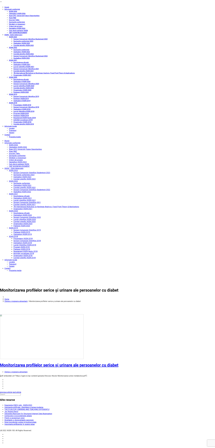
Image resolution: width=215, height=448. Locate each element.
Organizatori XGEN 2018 (22, 122)
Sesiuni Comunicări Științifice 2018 (26, 107)
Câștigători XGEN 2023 (21, 43)
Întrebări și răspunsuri (17, 24)
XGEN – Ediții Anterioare (13, 35)
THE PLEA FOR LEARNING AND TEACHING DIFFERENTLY (26, 409)
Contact (7, 135)
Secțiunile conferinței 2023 (23, 41)
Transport (12, 130)
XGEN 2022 (13, 47)
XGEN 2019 (13, 94)
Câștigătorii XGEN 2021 (21, 64)
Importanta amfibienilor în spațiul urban (19, 424)
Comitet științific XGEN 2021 (23, 71)
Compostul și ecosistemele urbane (18, 416)
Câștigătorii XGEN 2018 (21, 109)
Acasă (6, 7)
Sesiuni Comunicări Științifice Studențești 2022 (30, 56)
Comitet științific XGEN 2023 (23, 45)
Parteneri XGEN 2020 (21, 92)
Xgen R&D (12, 18)
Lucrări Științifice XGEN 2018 (23, 111)
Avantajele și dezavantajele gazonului (19, 420)
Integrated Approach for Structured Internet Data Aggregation (28, 414)
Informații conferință (12, 9)
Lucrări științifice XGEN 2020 (23, 86)
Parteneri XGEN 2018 (21, 116)
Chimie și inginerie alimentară (15, 301)
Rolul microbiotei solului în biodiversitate (20, 422)
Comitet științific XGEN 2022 (23, 54)
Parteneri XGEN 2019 (21, 99)
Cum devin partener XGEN (18, 30)
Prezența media (15, 137)
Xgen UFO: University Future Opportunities (24, 16)
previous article (6, 392)
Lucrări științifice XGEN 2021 (23, 67)
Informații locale (10, 126)
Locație (11, 128)
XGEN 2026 (13, 11)
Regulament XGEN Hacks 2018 (24, 118)
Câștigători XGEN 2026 (17, 13)
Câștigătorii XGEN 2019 (21, 101)
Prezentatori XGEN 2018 (22, 105)
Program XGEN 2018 (21, 113)
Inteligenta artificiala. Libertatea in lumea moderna (23, 407)
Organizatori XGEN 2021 (22, 75)
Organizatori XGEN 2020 (22, 90)
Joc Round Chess (11, 411)
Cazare (11, 133)
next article (17, 392)
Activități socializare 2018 (22, 120)
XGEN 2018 (13, 103)
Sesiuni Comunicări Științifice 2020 (26, 84)
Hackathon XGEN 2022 (21, 58)
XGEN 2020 (13, 77)
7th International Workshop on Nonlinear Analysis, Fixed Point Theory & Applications (44, 73)
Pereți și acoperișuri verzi (14, 418)
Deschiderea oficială (21, 62)
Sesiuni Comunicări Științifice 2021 (26, 69)
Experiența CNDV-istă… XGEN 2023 (18, 405)
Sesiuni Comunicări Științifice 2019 (26, 96)
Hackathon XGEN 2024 (17, 28)
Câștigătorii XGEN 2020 (21, 82)
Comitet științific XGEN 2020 (23, 88)
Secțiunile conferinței (17, 22)
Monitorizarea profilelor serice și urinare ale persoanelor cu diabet (59, 365)
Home (6, 299)
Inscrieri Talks (14, 20)
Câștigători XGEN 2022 (21, 52)
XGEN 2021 (13, 60)
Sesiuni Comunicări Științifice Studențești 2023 (30, 39)
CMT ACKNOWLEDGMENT (18, 33)
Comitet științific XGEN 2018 (23, 124)
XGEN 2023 (13, 37)
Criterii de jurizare (15, 26)
